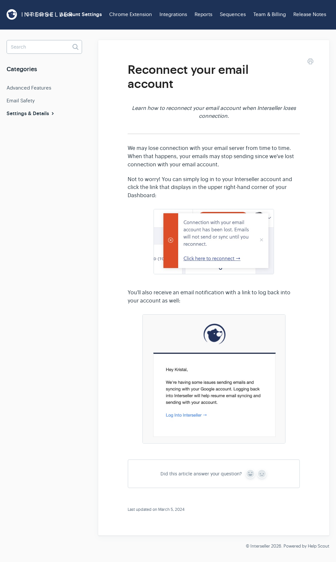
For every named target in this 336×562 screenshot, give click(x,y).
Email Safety (21, 100)
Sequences (233, 14)
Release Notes (309, 14)
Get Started (39, 14)
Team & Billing (269, 14)
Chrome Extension (130, 14)
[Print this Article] (310, 62)
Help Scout (318, 546)
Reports (203, 14)
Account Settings (81, 14)
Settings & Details (28, 113)
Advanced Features (29, 88)
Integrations (173, 14)
